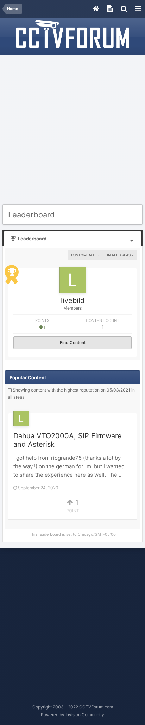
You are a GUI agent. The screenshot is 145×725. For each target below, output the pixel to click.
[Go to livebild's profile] (72, 280)
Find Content (73, 342)
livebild (72, 300)
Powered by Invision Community (72, 714)
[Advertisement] (72, 130)
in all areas (119, 255)
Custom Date (84, 255)
